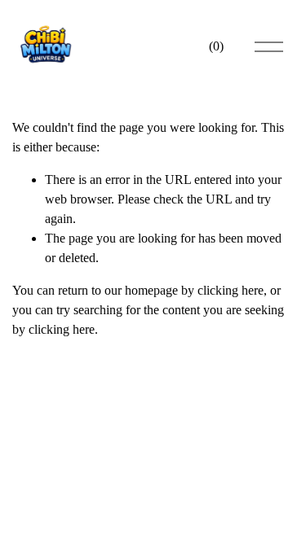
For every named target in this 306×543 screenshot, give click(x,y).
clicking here (230, 290)
